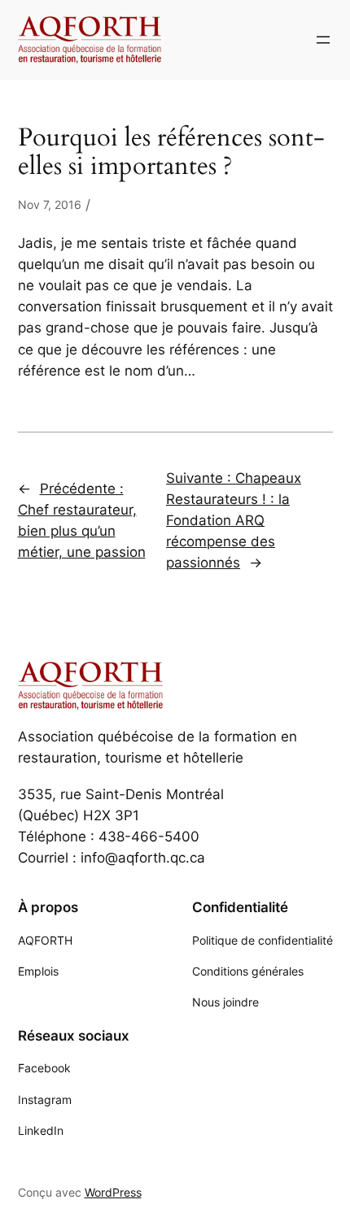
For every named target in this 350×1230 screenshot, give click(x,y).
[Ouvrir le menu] (323, 40)
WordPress (113, 1192)
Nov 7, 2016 (49, 204)
